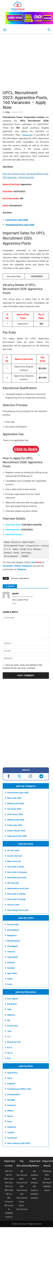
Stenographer (13, 1094)
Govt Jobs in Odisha (16, 894)
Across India (13, 924)
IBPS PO (9, 1171)
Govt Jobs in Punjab (16, 899)
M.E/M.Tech (12, 1025)
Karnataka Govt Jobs (16, 877)
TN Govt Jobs (13, 904)
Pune (9, 984)
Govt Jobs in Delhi (15, 866)
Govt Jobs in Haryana (17, 872)
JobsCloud (27, 135)
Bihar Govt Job (14, 861)
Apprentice (12, 1072)
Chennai (11, 951)
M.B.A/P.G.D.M (14, 1042)
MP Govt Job (13, 883)
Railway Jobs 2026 (15, 803)
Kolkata (10, 962)
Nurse (10, 1116)
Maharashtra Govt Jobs (18, 888)
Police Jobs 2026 (14, 825)
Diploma (11, 1015)
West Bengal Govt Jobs (17, 910)
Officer (10, 1110)
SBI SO (9, 1194)
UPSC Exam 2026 (15, 814)
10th (9, 1009)
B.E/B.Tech (12, 1004)
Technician (12, 1137)
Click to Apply (26, 449)
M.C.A (10, 1053)
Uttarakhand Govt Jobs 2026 (20, 224)
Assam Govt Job (14, 856)
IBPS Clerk (9, 1179)
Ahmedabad (13, 930)
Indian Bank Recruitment (22, 1205)
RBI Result (47, 1182)
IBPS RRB (9, 1190)
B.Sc (9, 1058)
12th (9, 1031)
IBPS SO (9, 1186)
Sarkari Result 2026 (16, 830)
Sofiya (7, 112)
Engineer (11, 1083)
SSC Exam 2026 (14, 809)
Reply (14, 603)
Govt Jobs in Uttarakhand (20, 578)
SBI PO (9, 1175)
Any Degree (12, 998)
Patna (10, 978)
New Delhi (12, 973)
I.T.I (9, 1036)
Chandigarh (12, 946)
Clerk (9, 1078)
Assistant (11, 1105)
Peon (9, 1121)
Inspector (11, 1127)
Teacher (11, 1132)
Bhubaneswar (13, 940)
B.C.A (9, 1047)
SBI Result (47, 1171)
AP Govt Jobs (13, 850)
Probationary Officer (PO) (19, 1089)
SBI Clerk (9, 1182)
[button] (49, 30)
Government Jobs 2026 (18, 792)
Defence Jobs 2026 (15, 819)
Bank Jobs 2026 (14, 798)
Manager (11, 1099)
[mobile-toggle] (4, 30)
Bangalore (12, 935)
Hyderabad (12, 957)
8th (8, 1020)
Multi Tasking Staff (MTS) (18, 1143)
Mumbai (11, 968)
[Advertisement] (26, 62)
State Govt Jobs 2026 (17, 836)
